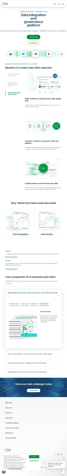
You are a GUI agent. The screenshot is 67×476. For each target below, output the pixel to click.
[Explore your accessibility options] (4, 472)
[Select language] (59, 4)
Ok (34, 456)
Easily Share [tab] (34, 304)
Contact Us (33, 43)
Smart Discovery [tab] (14, 304)
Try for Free (33, 37)
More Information (34, 460)
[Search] (55, 4)
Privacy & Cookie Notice (15, 468)
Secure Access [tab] (44, 304)
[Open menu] (63, 4)
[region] (21, 462)
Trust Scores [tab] (25, 304)
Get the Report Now (11, 257)
